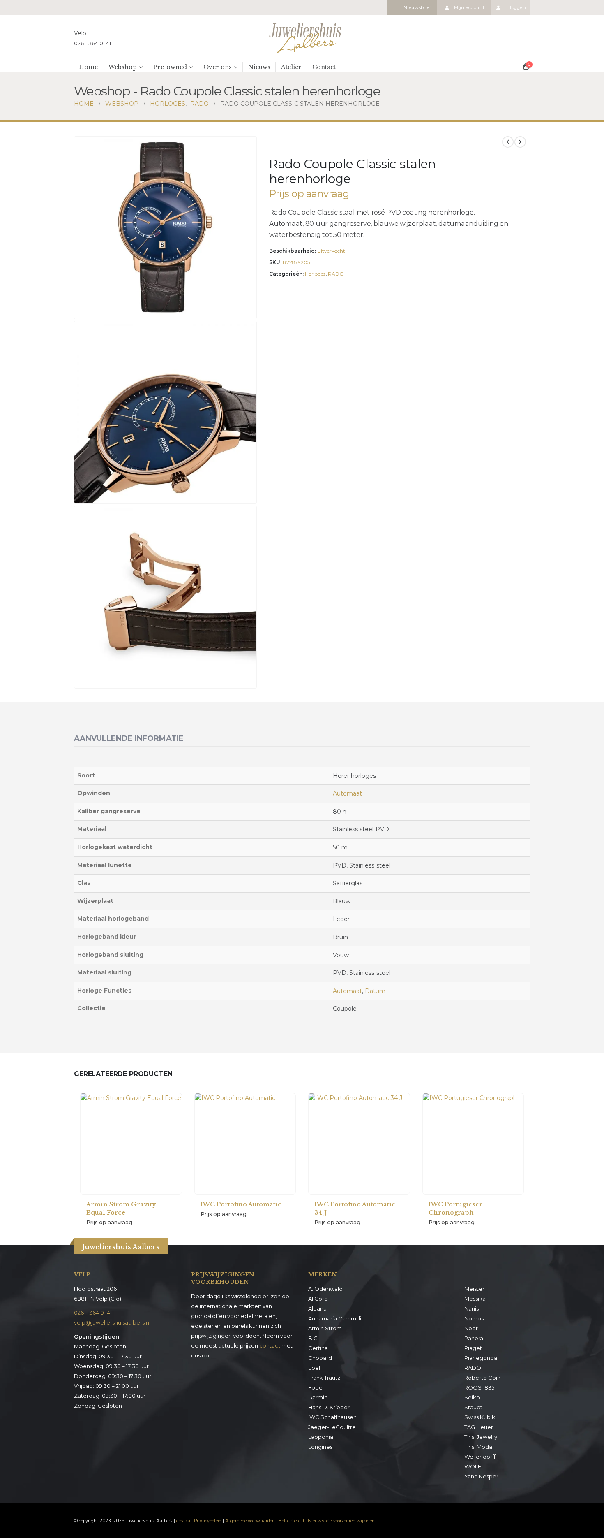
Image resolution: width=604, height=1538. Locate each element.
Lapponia (320, 1437)
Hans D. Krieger (329, 1407)
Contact (324, 67)
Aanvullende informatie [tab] (129, 738)
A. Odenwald (325, 1288)
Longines (320, 1446)
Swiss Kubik (479, 1417)
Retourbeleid (291, 1520)
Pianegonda (480, 1358)
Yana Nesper (481, 1476)
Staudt (473, 1407)
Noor (471, 1328)
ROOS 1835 (479, 1387)
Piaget (473, 1348)
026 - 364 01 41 (92, 43)
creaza (183, 1520)
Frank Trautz (324, 1377)
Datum (375, 991)
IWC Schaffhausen (332, 1417)
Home (88, 67)
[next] (520, 142)
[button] (248, 311)
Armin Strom (325, 1328)
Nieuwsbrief (417, 7)
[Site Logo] (302, 38)
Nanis (471, 1308)
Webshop (122, 67)
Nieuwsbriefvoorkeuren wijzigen (341, 1520)
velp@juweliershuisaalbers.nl (112, 1322)
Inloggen (515, 7)
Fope (315, 1387)
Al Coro (318, 1298)
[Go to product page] (131, 1144)
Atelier (291, 67)
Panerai (474, 1338)
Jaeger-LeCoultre (332, 1427)
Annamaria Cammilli (334, 1318)
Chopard (320, 1358)
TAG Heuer (478, 1427)
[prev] (508, 142)
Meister (474, 1288)
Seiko (472, 1397)
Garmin (317, 1397)
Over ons (217, 67)
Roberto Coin (482, 1377)
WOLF (472, 1466)
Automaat (347, 793)
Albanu (317, 1308)
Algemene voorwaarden (250, 1520)
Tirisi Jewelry (480, 1437)
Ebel (314, 1367)
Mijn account (469, 7)
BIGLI (315, 1338)
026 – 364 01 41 (93, 1312)
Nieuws (259, 67)
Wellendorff (480, 1456)
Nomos (474, 1318)
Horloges (315, 274)
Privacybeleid (207, 1520)
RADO (336, 274)
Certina (318, 1348)
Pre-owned (170, 67)
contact (269, 1345)
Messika (475, 1298)
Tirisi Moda (478, 1446)
